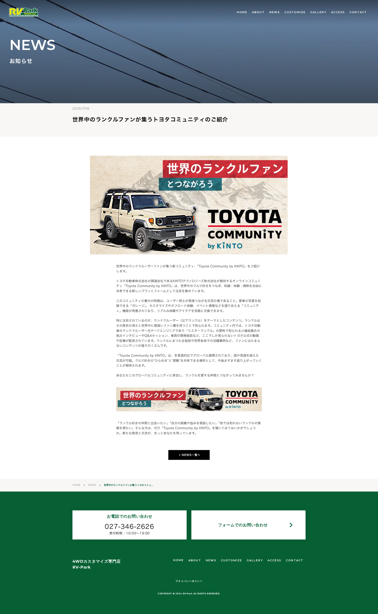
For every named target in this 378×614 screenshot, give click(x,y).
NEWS (274, 12)
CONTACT (358, 12)
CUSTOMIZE (295, 12)
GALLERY (318, 12)
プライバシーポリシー (189, 581)
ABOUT (258, 12)
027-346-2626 (129, 526)
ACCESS (338, 12)
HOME (242, 12)
